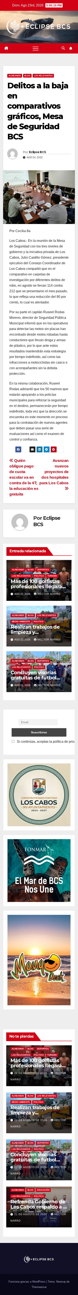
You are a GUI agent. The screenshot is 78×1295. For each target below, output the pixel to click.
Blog (27, 75)
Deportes (43, 569)
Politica (39, 576)
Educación (43, 1190)
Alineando (15, 75)
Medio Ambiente (21, 621)
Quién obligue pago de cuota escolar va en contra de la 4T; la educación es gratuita (23, 477)
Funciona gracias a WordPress (27, 1281)
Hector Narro (48, 594)
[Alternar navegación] (35, 48)
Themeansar (39, 1287)
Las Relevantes (43, 75)
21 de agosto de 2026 (31, 1167)
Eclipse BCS (37, 152)
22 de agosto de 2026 (31, 1073)
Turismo (52, 576)
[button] (63, 48)
